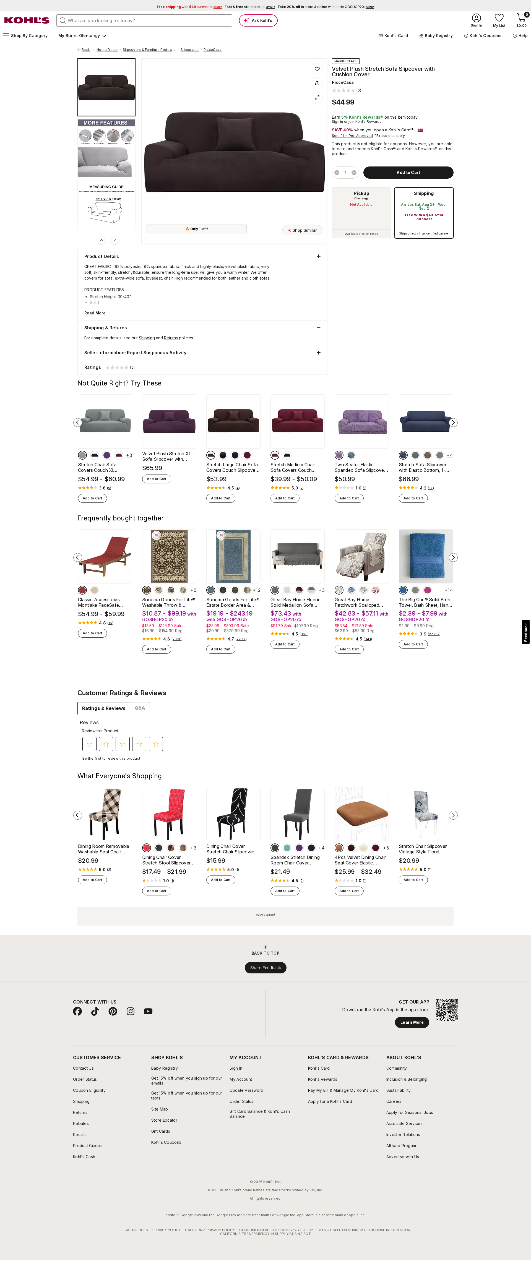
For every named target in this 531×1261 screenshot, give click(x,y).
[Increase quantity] (354, 172)
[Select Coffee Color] (170, 847)
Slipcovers (190, 50)
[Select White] (287, 590)
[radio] (361, 212)
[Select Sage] (415, 590)
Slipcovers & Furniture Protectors (149, 50)
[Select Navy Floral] (170, 590)
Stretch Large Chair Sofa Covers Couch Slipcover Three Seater (232, 467)
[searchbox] (144, 20)
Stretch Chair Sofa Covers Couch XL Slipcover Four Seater (100, 467)
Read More (95, 313)
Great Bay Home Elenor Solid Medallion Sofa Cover (295, 602)
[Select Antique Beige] (94, 590)
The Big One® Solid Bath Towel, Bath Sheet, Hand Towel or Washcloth (425, 602)
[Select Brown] (339, 847)
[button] (346, 90)
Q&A (140, 708)
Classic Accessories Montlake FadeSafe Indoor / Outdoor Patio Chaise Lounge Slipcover (104, 602)
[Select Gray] (82, 455)
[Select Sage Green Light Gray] (274, 590)
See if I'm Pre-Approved (352, 136)
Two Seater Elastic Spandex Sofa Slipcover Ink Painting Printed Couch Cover (360, 467)
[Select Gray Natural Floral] (158, 590)
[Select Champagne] (183, 847)
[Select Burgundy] (118, 455)
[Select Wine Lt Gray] (299, 590)
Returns (171, 337)
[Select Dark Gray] (415, 455)
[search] (63, 20)
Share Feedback (265, 967)
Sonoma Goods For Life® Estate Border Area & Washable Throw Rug (232, 602)
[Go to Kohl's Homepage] (27, 20)
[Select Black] (222, 455)
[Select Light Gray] (439, 455)
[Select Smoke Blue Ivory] (311, 590)
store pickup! (250, 7)
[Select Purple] (106, 455)
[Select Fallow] (427, 455)
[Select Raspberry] (427, 590)
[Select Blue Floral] (183, 590)
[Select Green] (235, 590)
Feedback (526, 632)
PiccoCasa (213, 50)
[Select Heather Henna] (82, 590)
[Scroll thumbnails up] (101, 240)
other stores (370, 233)
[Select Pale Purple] (339, 455)
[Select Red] (146, 847)
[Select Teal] (287, 847)
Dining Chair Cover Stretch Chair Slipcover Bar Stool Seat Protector (232, 848)
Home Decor (107, 50)
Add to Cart (92, 498)
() (109, 488)
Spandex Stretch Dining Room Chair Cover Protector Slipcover (295, 860)
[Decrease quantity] (336, 172)
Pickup (361, 193)
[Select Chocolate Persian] (146, 590)
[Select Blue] (210, 590)
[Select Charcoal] (222, 590)
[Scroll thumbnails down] (114, 240)
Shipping (424, 193)
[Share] (317, 82)
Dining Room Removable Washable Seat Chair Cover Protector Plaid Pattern (103, 848)
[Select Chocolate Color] (210, 455)
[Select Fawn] (247, 590)
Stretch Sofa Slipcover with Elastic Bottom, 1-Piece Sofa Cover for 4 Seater (423, 467)
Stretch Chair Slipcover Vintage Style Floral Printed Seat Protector (423, 848)
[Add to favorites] (317, 68)
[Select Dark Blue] (94, 455)
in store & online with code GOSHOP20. (325, 7)
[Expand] (317, 97)
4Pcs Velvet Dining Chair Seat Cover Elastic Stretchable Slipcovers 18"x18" (360, 860)
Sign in (337, 121)
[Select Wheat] (363, 847)
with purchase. (189, 7)
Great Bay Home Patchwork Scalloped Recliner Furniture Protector (357, 602)
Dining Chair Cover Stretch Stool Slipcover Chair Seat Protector (166, 860)
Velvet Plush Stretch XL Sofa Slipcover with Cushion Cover (166, 456)
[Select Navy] (403, 455)
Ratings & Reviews (104, 708)
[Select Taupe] (339, 590)
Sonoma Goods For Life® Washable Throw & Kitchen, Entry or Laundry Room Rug (168, 602)
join (351, 121)
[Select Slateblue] (351, 455)
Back (88, 50)
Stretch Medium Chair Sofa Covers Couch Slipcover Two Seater (293, 467)
